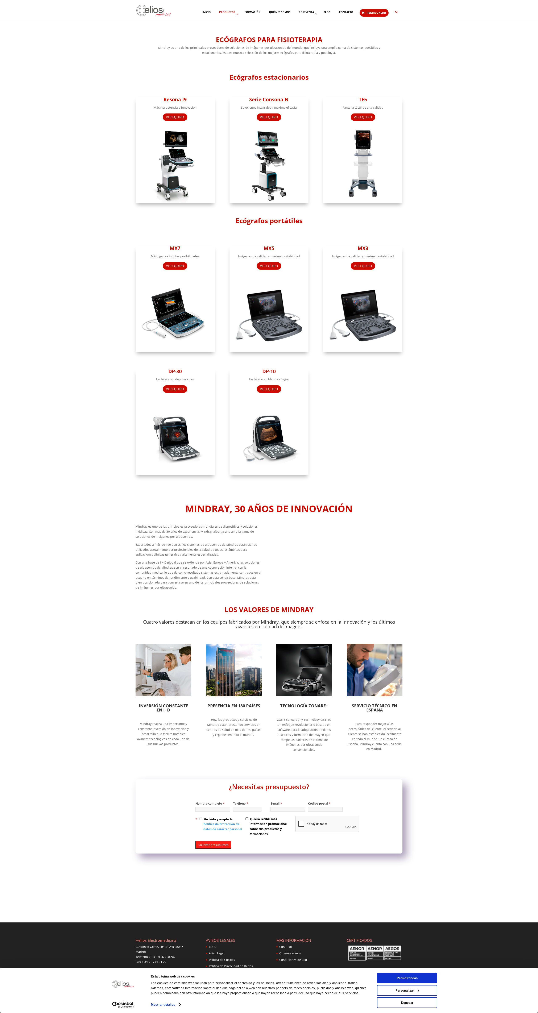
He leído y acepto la (222, 824)
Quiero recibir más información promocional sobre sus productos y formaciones (268, 826)
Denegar (407, 1002)
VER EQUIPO (175, 117)
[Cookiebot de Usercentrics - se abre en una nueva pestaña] (123, 1005)
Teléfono (240, 803)
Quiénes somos (290, 953)
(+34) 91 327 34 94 (162, 957)
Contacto (285, 947)
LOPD (212, 947)
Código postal (319, 803)
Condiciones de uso (293, 960)
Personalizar (405, 990)
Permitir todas (407, 978)
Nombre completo (210, 803)
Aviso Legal (216, 953)
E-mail (276, 803)
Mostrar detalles (163, 1004)
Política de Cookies (222, 960)
